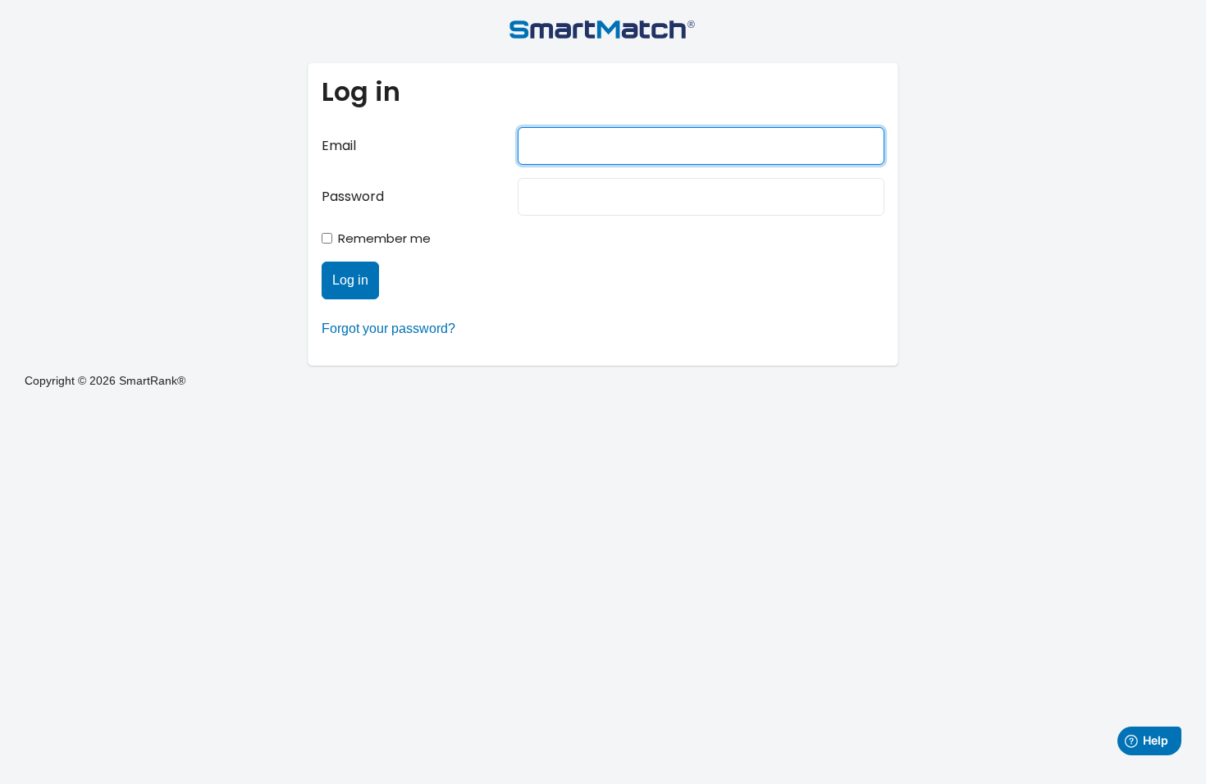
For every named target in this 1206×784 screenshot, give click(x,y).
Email (339, 145)
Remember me (384, 238)
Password (353, 196)
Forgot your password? (388, 328)
